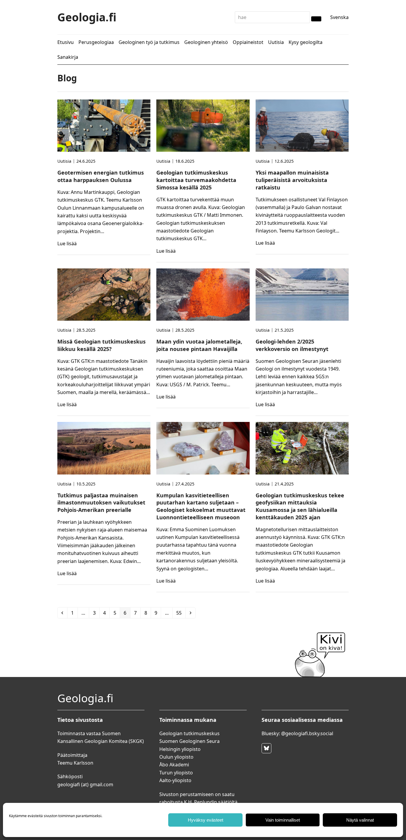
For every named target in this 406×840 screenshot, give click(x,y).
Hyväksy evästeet (205, 819)
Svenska (339, 17)
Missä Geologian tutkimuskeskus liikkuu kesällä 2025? (101, 345)
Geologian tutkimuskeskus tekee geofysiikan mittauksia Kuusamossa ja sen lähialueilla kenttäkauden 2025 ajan (300, 506)
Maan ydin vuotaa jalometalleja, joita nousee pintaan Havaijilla (199, 345)
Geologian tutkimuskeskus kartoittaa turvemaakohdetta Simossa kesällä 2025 (196, 180)
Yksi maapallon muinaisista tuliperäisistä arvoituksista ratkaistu (292, 180)
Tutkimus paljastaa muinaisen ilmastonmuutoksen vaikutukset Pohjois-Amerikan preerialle (101, 503)
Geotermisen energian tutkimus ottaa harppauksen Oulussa (100, 176)
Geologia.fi (87, 17)
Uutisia (64, 161)
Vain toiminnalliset (282, 819)
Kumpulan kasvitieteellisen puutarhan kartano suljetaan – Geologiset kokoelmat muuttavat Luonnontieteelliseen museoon (201, 506)
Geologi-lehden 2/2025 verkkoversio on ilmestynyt (292, 345)
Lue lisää (67, 243)
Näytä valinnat (360, 819)
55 (180, 612)
